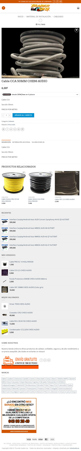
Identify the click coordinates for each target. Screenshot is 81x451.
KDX (46, 385)
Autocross (18, 379)
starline (32, 392)
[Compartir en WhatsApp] (3, 129)
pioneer (22, 389)
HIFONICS (61, 382)
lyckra (70, 385)
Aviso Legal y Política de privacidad (25, 443)
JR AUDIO (40, 385)
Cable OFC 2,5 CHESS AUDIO (65, 199)
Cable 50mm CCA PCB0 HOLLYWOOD (36, 200)
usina (68, 392)
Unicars (62, 392)
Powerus (41, 389)
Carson (32, 379)
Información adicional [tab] (21, 142)
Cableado (58, 16)
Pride (47, 389)
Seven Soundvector (65, 389)
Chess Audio (11, 125)
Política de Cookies (35, 445)
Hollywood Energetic (8, 385)
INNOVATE (20, 385)
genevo (36, 382)
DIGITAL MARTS (63, 379)
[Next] (79, 189)
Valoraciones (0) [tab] (38, 142)
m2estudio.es (74, 448)
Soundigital (14, 392)
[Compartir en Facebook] (7, 129)
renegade (54, 389)
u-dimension (54, 392)
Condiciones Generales (17, 445)
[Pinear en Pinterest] (18, 129)
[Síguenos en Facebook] (54, 1)
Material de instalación (38, 16)
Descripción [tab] (6, 142)
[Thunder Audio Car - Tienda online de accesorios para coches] (40, 8)
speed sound (24, 392)
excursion (16, 382)
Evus (9, 382)
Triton (46, 392)
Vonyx (74, 392)
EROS (4, 382)
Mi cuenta (7, 443)
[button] (3, 8)
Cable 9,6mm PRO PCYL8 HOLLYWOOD (10, 200)
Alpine (4, 379)
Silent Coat (5, 392)
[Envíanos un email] (60, 1)
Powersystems (31, 389)
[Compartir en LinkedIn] (22, 129)
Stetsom (39, 392)
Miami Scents (6, 389)
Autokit (26, 379)
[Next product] (40, 20)
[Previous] (1, 189)
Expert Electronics (26, 382)
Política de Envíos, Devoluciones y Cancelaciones (58, 443)
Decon (54, 379)
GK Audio (43, 382)
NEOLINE (15, 389)
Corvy (48, 379)
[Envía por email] (15, 129)
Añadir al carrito (23, 115)
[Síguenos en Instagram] (57, 1)
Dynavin (72, 379)
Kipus (52, 385)
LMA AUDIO (63, 385)
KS (56, 385)
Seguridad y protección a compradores (57, 445)
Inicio (20, 16)
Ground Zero (52, 382)
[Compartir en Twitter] (11, 129)
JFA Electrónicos (31, 385)
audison (10, 379)
